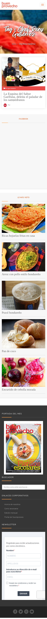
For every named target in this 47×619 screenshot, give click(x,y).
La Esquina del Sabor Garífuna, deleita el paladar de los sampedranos (23, 96)
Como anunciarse (11, 508)
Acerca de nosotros (12, 504)
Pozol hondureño (12, 312)
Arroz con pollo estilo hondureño (21, 274)
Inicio (14, 44)
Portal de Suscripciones (14, 517)
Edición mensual (10, 513)
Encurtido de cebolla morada (19, 389)
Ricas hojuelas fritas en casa (18, 235)
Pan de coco (9, 351)
